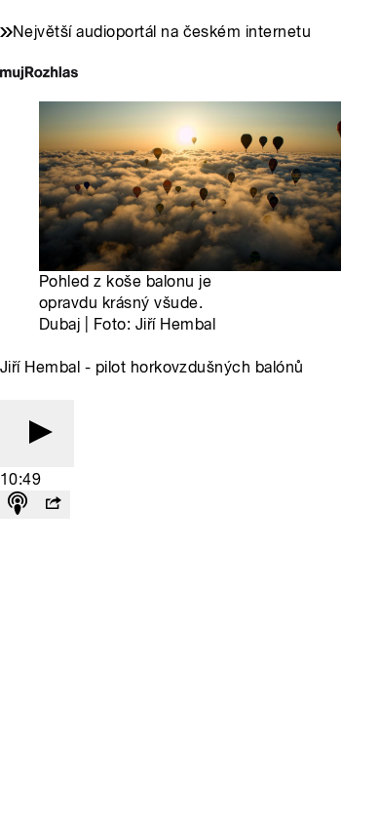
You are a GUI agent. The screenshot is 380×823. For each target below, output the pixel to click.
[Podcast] (17, 504)
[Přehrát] (37, 433)
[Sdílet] (52, 504)
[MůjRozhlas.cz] (39, 74)
